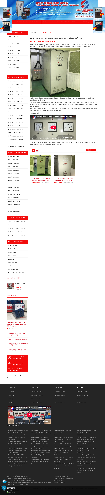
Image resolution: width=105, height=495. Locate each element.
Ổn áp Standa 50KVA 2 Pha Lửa (16, 235)
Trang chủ (33, 32)
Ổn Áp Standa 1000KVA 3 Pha (16, 143)
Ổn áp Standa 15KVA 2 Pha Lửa (16, 225)
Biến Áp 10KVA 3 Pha (13, 160)
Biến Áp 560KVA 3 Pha (14, 211)
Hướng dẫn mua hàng (82, 391)
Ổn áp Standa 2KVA (13, 40)
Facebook (9, 377)
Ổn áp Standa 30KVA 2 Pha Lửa (16, 232)
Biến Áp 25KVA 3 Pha (13, 170)
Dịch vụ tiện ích (58, 399)
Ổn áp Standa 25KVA (13, 64)
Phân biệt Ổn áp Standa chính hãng (18, 339)
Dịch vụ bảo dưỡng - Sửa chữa (16, 273)
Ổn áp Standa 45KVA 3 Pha (15, 101)
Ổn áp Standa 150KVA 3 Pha (15, 115)
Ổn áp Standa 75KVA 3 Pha (15, 108)
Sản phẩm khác (76, 22)
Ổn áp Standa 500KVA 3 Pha (15, 132)
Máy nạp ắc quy (12, 262)
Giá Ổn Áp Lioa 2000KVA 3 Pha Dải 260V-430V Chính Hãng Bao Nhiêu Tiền (41, 180)
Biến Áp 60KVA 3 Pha (13, 184)
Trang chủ (11, 391)
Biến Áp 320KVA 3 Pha (14, 204)
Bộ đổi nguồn (11, 259)
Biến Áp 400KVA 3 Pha (14, 208)
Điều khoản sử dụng (60, 391)
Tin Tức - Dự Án (86, 22)
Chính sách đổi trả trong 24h (37, 399)
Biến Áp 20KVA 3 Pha (13, 166)
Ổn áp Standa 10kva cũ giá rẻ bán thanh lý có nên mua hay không (17, 349)
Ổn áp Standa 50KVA (13, 71)
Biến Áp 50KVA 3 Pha (13, 180)
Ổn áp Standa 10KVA (13, 53)
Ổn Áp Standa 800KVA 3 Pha (15, 139)
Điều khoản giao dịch (60, 395)
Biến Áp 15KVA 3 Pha (13, 163)
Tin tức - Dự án (11, 295)
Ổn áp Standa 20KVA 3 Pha (15, 91)
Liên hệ (11, 399)
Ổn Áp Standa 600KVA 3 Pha (15, 136)
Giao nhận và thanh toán (82, 395)
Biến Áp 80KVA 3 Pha (13, 187)
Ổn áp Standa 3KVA (13, 43)
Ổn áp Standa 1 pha (22, 22)
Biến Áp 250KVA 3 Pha (14, 201)
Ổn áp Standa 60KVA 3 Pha (15, 105)
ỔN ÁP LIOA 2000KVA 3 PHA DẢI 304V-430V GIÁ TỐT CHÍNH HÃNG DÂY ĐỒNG (64, 180)
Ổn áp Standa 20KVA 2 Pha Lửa (16, 228)
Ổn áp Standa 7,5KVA (14, 50)
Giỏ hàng (11, 402)
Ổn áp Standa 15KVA (13, 57)
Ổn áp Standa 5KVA (13, 47)
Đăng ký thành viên (81, 402)
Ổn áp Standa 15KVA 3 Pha (15, 88)
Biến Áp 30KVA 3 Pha (13, 173)
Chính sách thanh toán (36, 391)
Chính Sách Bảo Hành (36, 402)
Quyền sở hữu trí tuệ (60, 402)
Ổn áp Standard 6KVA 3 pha (15, 81)
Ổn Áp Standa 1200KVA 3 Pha (16, 146)
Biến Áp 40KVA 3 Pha (13, 177)
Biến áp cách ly (12, 252)
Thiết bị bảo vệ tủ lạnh (14, 266)
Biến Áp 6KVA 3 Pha (13, 156)
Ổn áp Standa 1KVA (13, 36)
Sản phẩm (11, 395)
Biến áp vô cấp (12, 255)
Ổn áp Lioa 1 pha (12, 245)
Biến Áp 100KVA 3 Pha (14, 190)
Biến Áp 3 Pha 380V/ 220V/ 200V (50, 22)
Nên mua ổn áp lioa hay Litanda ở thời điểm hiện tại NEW (18, 344)
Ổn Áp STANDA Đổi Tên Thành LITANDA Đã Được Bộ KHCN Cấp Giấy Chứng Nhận (16, 324)
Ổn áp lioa (33, 44)
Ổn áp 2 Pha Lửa (65, 22)
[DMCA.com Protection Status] (11, 488)
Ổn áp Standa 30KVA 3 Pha (15, 98)
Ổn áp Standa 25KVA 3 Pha (15, 94)
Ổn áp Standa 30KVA (13, 67)
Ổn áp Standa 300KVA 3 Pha (15, 125)
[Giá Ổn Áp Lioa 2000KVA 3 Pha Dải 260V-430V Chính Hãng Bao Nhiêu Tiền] (40, 165)
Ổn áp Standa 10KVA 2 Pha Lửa (16, 221)
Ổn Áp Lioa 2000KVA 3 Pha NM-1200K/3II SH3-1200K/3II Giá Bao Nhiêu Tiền (56, 38)
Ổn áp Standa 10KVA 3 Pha (15, 84)
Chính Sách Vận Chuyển (37, 395)
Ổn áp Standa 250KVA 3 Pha (15, 122)
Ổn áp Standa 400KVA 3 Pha (15, 129)
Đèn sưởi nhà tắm (13, 269)
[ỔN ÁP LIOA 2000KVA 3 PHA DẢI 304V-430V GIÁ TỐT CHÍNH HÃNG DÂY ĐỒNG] (64, 165)
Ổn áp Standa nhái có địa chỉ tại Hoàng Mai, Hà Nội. (17, 334)
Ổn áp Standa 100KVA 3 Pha (15, 112)
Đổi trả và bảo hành (81, 399)
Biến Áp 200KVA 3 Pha (14, 197)
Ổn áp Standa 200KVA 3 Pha (15, 119)
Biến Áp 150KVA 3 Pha (14, 194)
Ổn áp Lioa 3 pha (12, 248)
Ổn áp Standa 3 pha (35, 22)
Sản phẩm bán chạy (13, 278)
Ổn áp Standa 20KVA (13, 60)
